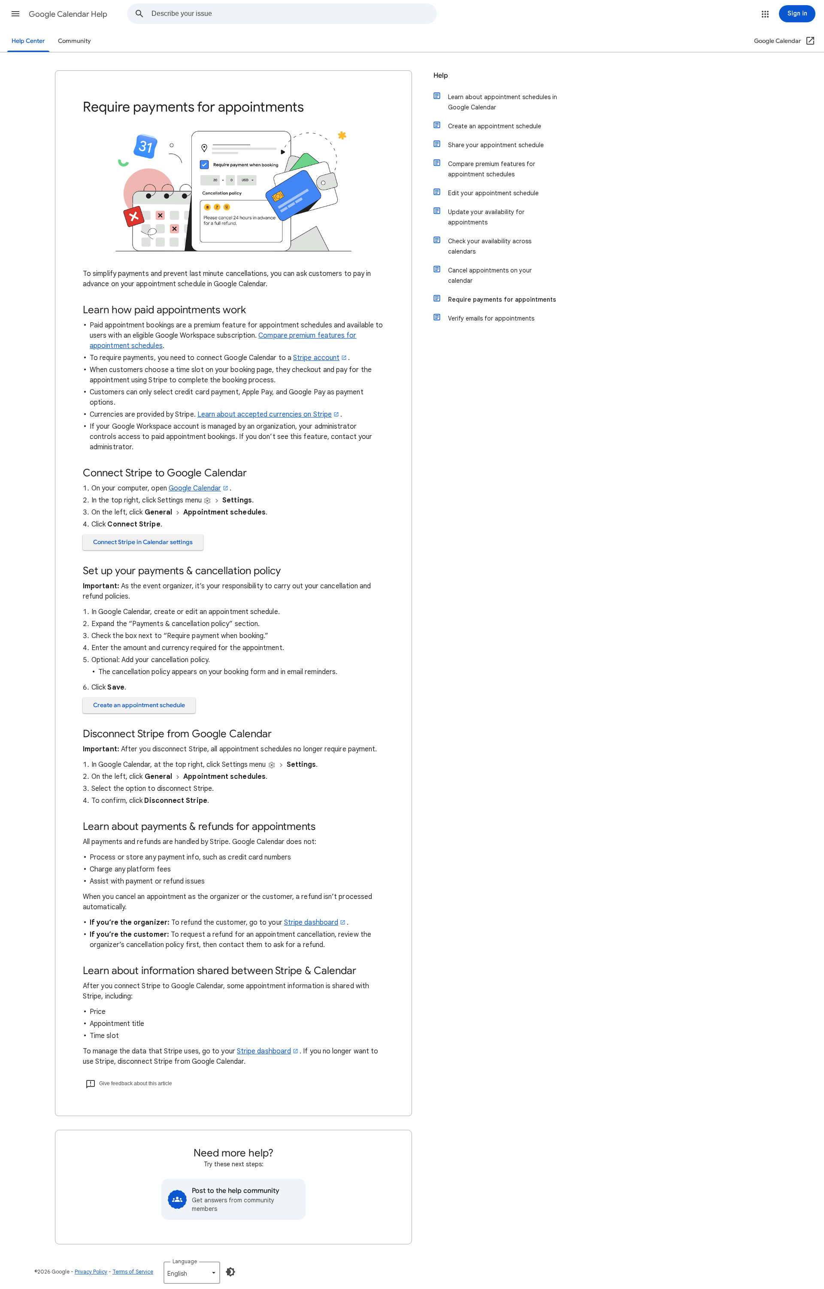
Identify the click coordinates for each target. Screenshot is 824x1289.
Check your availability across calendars (489, 246)
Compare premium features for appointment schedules (491, 169)
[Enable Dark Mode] (230, 1272)
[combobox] (293, 14)
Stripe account (316, 358)
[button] (15, 13)
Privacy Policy (91, 1271)
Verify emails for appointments (491, 318)
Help (440, 75)
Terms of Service (132, 1271)
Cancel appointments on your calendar (490, 275)
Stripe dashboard (311, 922)
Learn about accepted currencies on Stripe (264, 414)
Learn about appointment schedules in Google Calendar (502, 102)
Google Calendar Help (68, 14)
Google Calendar (195, 488)
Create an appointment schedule (139, 705)
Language (185, 1261)
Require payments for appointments (502, 299)
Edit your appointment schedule (493, 193)
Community (74, 41)
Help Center (28, 41)
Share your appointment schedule (496, 145)
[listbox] (192, 1273)
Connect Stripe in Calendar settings (143, 542)
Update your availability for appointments (486, 217)
